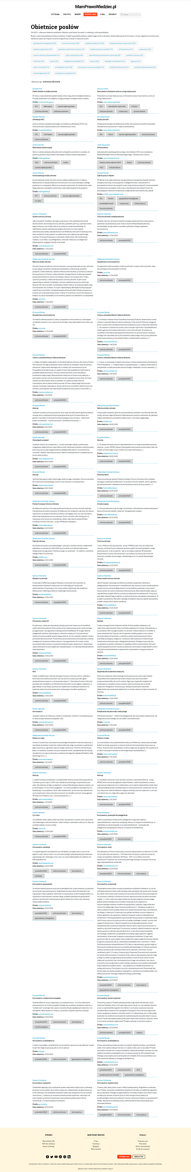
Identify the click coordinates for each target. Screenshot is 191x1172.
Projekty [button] (113, 14)
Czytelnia (55, 14)
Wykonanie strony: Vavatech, (85, 1169)
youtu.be (42, 299)
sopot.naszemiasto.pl (111, 158)
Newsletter (138, 1157)
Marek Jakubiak (38, 437)
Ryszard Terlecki (38, 117)
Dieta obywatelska (143, 1146)
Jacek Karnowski (103, 145)
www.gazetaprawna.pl (111, 562)
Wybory (78, 14)
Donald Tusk (37, 89)
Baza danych (96, 1149)
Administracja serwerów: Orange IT (103, 1169)
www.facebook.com (46, 246)
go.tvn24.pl (43, 1104)
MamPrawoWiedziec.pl (95, 6)
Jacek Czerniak (38, 145)
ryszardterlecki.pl (45, 130)
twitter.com (107, 421)
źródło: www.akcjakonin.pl (113, 194)
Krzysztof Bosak (38, 312)
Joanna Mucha (38, 173)
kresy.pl (41, 1051)
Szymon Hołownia (39, 214)
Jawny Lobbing (48, 1146)
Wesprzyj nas (90, 14)
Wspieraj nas (143, 1141)
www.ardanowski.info (111, 130)
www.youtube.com (110, 341)
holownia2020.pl (45, 594)
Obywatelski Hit (48, 1141)
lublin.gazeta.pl (44, 158)
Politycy (67, 14)
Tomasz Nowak (103, 173)
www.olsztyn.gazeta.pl (111, 102)
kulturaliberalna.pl (110, 488)
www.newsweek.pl (46, 759)
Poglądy (96, 1146)
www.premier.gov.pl (46, 102)
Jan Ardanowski (103, 117)
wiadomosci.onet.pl (110, 453)
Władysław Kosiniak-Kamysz (43, 259)
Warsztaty (143, 1144)
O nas (102, 14)
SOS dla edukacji (48, 1144)
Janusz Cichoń (102, 89)
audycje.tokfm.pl (45, 905)
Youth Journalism (143, 1149)
